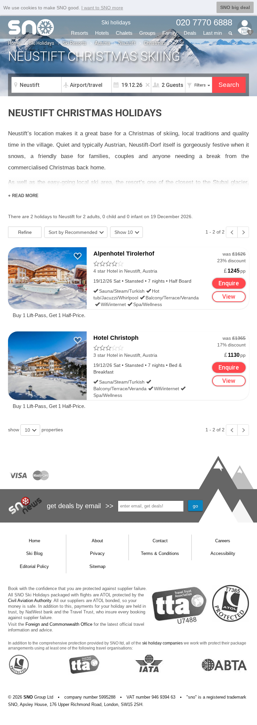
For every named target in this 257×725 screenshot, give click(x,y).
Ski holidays (116, 22)
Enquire (229, 283)
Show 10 (124, 232)
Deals (190, 33)
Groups (147, 33)
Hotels (102, 33)
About (97, 540)
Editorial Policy (34, 566)
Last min (212, 33)
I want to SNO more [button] (102, 7)
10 (28, 430)
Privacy (97, 553)
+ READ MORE (23, 195)
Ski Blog (34, 553)
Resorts (79, 33)
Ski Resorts (74, 43)
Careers (222, 540)
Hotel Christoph (116, 337)
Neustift (127, 43)
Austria (102, 43)
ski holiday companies (162, 643)
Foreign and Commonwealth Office (58, 624)
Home (14, 43)
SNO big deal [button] (235, 7)
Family (169, 33)
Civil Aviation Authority (29, 600)
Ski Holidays (41, 43)
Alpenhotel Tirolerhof (123, 253)
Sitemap (97, 566)
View (228, 296)
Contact (160, 540)
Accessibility (222, 553)
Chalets (124, 33)
